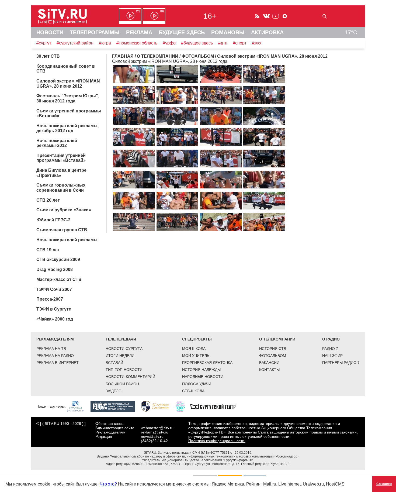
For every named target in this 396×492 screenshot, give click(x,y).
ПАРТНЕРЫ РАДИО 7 (341, 362)
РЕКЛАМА (139, 32)
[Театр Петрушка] (183, 406)
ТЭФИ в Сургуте (53, 309)
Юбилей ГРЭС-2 (53, 220)
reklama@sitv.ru (154, 432)
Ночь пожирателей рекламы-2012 (56, 143)
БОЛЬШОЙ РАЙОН (122, 384)
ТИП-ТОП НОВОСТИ (124, 369)
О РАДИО (331, 339)
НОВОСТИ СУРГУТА (124, 348)
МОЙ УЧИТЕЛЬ (195, 355)
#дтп (222, 43)
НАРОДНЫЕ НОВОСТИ (202, 376)
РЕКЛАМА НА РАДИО (55, 355)
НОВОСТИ (49, 32)
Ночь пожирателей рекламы (67, 240)
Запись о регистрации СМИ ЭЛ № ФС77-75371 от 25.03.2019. (205, 453)
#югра (105, 43)
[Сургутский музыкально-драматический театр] (215, 406)
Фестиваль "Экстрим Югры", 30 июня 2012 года (67, 98)
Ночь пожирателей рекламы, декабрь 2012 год (67, 128)
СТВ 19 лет (48, 249)
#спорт (239, 43)
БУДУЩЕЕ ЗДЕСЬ (182, 32)
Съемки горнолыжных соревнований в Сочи (60, 187)
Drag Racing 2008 (54, 269)
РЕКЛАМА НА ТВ (51, 348)
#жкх (256, 43)
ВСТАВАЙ (114, 362)
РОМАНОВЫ (228, 32)
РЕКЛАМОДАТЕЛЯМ (55, 339)
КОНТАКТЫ (269, 369)
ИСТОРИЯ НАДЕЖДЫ (201, 369)
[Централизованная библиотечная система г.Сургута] (115, 406)
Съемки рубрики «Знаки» (63, 210)
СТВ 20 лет (48, 200)
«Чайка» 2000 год (54, 319)
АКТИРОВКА (267, 32)
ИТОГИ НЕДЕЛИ (120, 355)
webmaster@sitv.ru (157, 428)
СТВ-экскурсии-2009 (58, 259)
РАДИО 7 (330, 348)
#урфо (169, 43)
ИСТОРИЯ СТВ (272, 348)
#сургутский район (75, 43)
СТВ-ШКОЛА (193, 391)
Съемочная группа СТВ (61, 230)
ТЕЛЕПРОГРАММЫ (95, 32)
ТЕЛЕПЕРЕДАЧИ (121, 339)
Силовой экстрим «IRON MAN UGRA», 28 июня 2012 (68, 83)
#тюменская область (136, 43)
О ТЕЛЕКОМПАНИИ (277, 339)
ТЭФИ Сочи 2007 (54, 289)
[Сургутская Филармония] (78, 406)
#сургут (43, 43)
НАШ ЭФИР (332, 355)
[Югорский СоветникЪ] (158, 406)
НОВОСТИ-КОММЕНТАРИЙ (130, 376)
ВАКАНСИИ (269, 362)
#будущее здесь (197, 43)
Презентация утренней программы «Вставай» (61, 158)
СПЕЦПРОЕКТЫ (197, 339)
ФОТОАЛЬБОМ (272, 355)
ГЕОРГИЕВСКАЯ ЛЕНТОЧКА (207, 362)
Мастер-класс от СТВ (59, 279)
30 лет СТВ (48, 56)
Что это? (108, 484)
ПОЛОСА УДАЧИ (196, 384)
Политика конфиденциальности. (216, 441)
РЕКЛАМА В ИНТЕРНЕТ (57, 362)
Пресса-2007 (49, 299)
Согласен (384, 484)
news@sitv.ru (152, 436)
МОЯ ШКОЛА (194, 348)
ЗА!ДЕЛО (113, 391)
